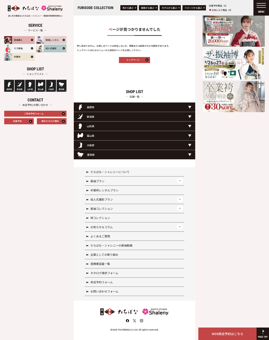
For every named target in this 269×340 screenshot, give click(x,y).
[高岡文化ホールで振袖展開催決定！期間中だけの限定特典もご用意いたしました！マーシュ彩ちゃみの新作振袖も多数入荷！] (234, 49)
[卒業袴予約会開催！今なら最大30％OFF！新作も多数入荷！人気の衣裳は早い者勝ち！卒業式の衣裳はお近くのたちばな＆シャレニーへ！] (234, 82)
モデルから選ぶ (169, 7)
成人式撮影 (51, 48)
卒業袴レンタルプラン (104, 190)
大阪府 (51, 89)
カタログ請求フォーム (104, 273)
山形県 (30, 89)
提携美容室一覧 (100, 264)
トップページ (132, 59)
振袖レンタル (52, 39)
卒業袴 (17, 56)
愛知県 (61, 89)
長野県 (9, 89)
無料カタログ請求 (50, 121)
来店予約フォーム (101, 282)
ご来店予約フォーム (34, 113)
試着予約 (17, 121)
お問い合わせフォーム (104, 291)
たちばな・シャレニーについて (110, 172)
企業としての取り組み (104, 254)
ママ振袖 (18, 48)
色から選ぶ (128, 7)
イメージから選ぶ (193, 7)
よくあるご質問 (100, 236)
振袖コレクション (101, 209)
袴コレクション (100, 218)
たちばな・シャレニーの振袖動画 (111, 245)
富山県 (40, 89)
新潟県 (19, 89)
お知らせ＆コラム (101, 227)
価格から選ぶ (147, 7)
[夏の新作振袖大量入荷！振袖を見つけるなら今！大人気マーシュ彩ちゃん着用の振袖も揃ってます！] (234, 16)
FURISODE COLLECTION (95, 8)
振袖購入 (18, 39)
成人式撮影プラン (101, 199)
